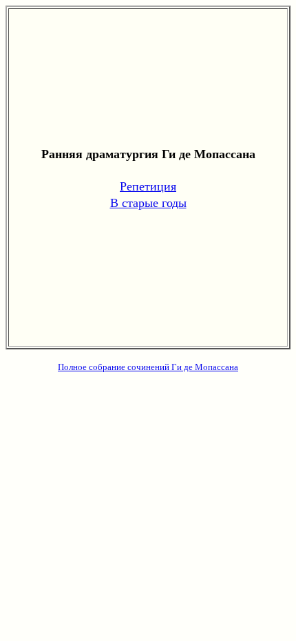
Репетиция (148, 185)
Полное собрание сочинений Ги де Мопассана (148, 366)
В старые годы (148, 202)
